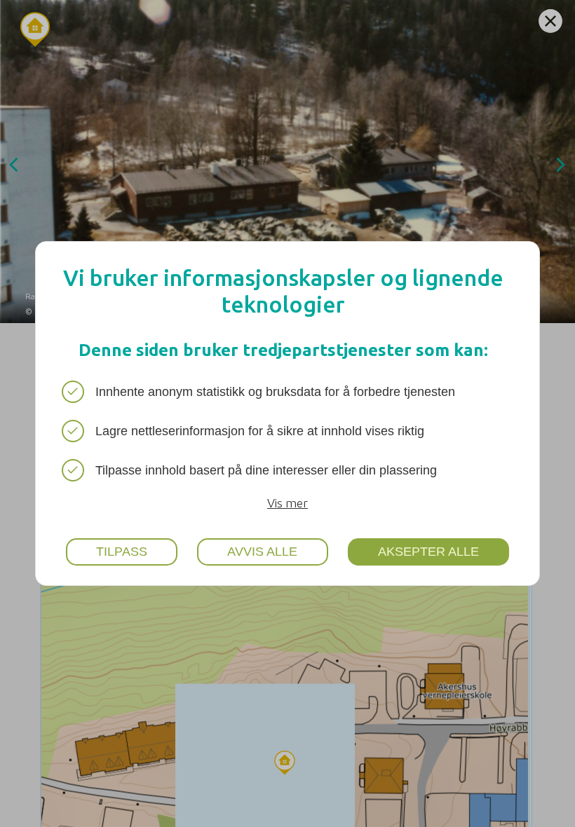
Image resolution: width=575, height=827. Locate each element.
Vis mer (287, 503)
